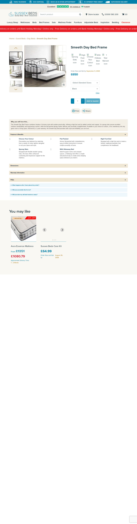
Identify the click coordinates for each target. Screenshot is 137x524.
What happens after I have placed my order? (25, 185)
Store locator (93, 14)
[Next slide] (15, 89)
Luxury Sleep (12, 22)
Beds (34, 22)
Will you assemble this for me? (21, 190)
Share (88, 111)
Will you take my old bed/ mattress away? (24, 194)
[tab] (22, 239)
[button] (15, 58)
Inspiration (105, 22)
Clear (97, 93)
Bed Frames (44, 22)
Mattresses (25, 22)
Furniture (78, 22)
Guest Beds (21, 38)
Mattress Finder (64, 22)
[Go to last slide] (15, 230)
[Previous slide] (15, 48)
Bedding (115, 22)
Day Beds (31, 38)
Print (77, 111)
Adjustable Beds (91, 22)
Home (11, 38)
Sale (54, 22)
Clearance (125, 22)
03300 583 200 (111, 14)
